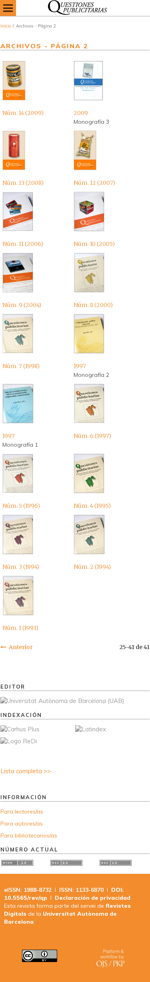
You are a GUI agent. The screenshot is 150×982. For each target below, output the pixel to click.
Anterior (21, 647)
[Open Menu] (8, 8)
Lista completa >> (25, 771)
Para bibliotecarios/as (28, 835)
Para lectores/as (21, 811)
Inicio (5, 26)
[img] (75, 8)
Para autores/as (21, 823)
